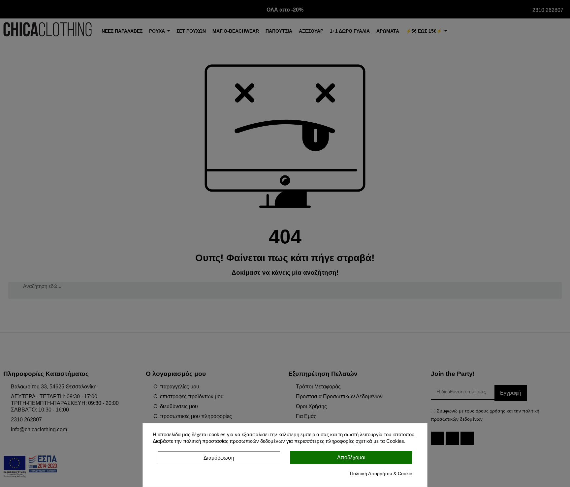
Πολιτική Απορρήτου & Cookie (381, 473)
